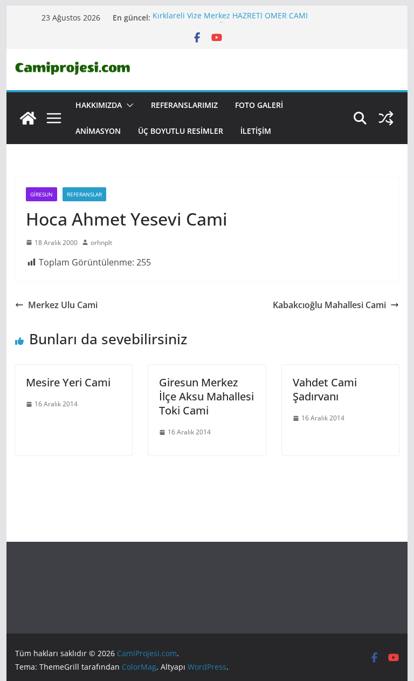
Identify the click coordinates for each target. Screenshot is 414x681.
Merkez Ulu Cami (63, 305)
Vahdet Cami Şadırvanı (325, 389)
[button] (128, 105)
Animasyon (98, 131)
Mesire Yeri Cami (68, 382)
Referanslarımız (184, 105)
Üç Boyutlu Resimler (180, 131)
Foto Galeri (259, 105)
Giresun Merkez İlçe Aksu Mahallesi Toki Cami (206, 396)
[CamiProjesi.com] (28, 118)
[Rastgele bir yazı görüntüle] (386, 118)
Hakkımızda (98, 105)
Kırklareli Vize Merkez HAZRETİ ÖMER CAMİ (230, 17)
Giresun (41, 194)
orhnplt (101, 242)
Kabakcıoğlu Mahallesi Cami (329, 305)
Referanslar (84, 194)
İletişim (255, 131)
